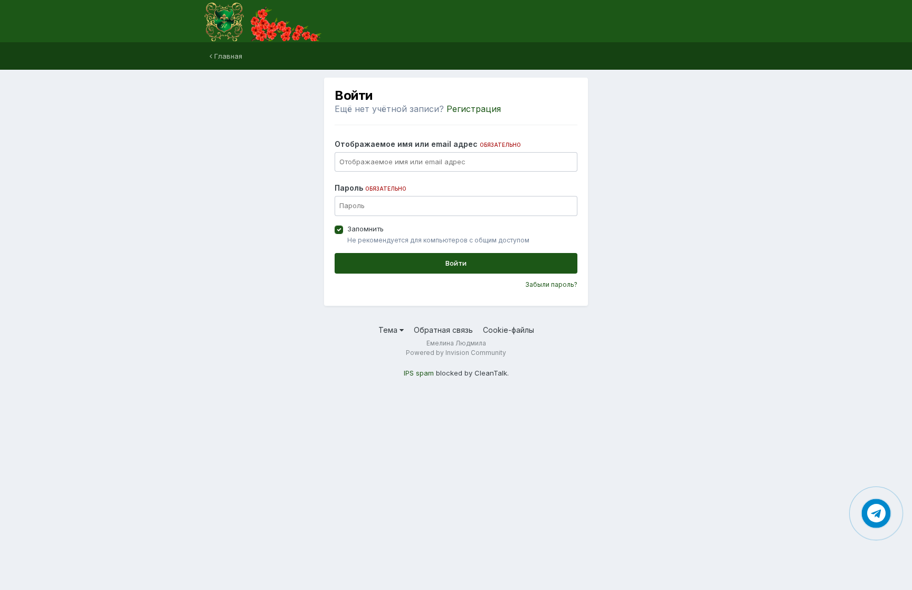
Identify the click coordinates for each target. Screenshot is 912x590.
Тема (389, 329)
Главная (227, 56)
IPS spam (419, 373)
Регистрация (473, 109)
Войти (456, 263)
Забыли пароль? (551, 284)
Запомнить (365, 228)
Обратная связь (443, 329)
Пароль (370, 187)
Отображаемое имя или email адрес (428, 143)
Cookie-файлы (508, 329)
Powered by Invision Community (456, 353)
